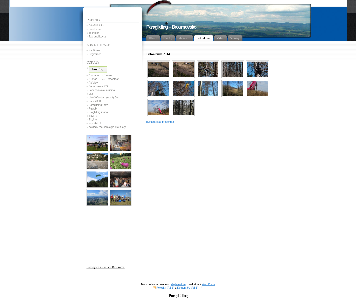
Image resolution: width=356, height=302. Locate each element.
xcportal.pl (95, 123)
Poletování (95, 29)
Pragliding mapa (98, 112)
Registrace (95, 54)
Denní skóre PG (98, 86)
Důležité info (96, 25)
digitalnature (178, 284)
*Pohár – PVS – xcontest (104, 78)
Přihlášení (95, 50)
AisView (93, 82)
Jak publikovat (97, 36)
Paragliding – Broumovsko (171, 27)
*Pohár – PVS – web (101, 75)
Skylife (93, 119)
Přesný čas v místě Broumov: (106, 267)
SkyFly (93, 115)
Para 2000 (95, 101)
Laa (91, 93)
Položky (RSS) (165, 287)
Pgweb (93, 108)
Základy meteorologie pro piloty (107, 126)
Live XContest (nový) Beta (104, 97)
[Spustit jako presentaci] (160, 121)
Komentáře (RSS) (187, 287)
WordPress (208, 284)
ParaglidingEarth (98, 104)
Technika (94, 32)
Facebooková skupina (102, 90)
